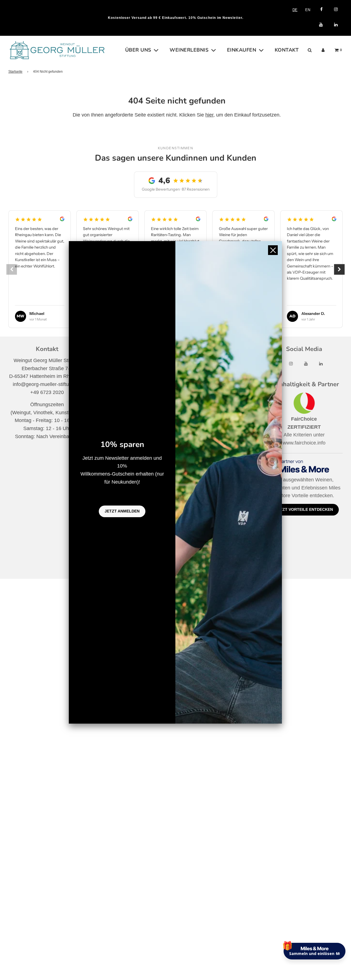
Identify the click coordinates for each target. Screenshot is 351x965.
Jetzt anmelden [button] (122, 511)
